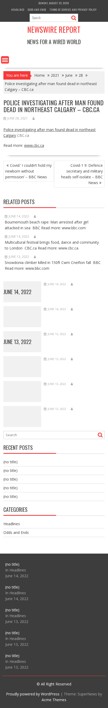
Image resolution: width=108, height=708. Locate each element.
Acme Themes (54, 699)
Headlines (17, 10)
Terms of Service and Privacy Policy (73, 10)
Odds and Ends (37, 10)
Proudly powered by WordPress (33, 693)
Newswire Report (53, 29)
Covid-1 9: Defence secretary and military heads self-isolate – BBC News (82, 174)
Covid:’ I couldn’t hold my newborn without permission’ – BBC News (28, 171)
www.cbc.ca (34, 145)
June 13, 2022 (17, 342)
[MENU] (5, 60)
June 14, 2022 (17, 292)
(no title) (10, 461)
